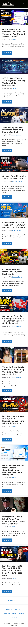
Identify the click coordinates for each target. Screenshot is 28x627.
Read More (7, 52)
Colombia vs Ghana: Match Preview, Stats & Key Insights (13, 271)
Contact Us (14, 618)
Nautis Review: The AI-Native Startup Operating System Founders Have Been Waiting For (13, 470)
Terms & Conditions (18, 613)
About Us (9, 609)
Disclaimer (7, 613)
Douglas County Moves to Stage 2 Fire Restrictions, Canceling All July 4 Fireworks (13, 419)
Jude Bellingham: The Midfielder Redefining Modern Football (12, 129)
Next (12, 600)
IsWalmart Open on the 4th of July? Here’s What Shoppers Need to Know (13, 224)
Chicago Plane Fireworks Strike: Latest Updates (14, 177)
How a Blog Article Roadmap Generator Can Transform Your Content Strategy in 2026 (13, 32)
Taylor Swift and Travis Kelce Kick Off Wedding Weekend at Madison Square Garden (13, 370)
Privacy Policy (18, 609)
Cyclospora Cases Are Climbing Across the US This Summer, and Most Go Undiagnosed (13, 319)
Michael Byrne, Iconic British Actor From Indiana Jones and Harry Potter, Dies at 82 (13, 520)
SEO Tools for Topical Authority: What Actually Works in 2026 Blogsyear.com (13, 81)
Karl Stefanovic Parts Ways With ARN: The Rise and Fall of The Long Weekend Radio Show (12, 570)
